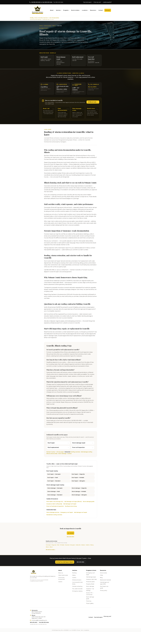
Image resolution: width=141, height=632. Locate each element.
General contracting (77, 586)
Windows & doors (76, 580)
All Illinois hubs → (93, 102)
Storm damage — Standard (54, 495)
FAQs (101, 575)
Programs (65, 10)
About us (60, 573)
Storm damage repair (82, 443)
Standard (67, 545)
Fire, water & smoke (77, 588)
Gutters (74, 577)
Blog (101, 577)
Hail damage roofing (86, 452)
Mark (58, 545)
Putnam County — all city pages (55, 452)
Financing (88, 601)
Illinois (54, 25)
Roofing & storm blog (71, 506)
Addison (83, 545)
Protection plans (90, 581)
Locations (84, 10)
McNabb (62, 545)
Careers (60, 581)
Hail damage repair (91, 577)
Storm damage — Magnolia (79, 488)
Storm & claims (75, 10)
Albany (92, 545)
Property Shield (90, 584)
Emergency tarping (77, 591)
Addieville (78, 545)
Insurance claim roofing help (54, 504)
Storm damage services (52, 512)
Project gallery (90, 603)
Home (41, 25)
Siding (73, 575)
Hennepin (48, 545)
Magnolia (53, 545)
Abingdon (72, 545)
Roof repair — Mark (52, 477)
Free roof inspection (82, 447)
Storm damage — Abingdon (79, 495)
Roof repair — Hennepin (54, 474)
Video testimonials (63, 575)
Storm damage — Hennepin (54, 488)
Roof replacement (58, 447)
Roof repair (58, 443)
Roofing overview (75, 452)
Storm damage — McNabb (79, 491)
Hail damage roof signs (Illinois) (73, 501)
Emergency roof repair (67, 512)
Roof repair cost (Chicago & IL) (54, 501)
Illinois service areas (52, 453)
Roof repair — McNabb (78, 477)
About (51, 10)
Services (58, 10)
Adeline (88, 545)
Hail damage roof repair (69, 504)
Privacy (78, 630)
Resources (93, 10)
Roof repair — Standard (53, 481)
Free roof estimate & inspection (55, 506)
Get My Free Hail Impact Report (64, 562)
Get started (70, 533)
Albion (51, 547)
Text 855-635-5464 (58, 2)
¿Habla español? (107, 2)
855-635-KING (92, 87)
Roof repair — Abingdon (78, 481)
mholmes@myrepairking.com (39, 620)
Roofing (74, 573)
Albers (47, 547)
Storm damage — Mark (53, 491)
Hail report (107, 10)
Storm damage (62, 453)
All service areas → (51, 549)
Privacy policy (103, 590)
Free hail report (87, 2)
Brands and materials (105, 580)
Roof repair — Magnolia (78, 474)
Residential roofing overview (54, 514)
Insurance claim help (91, 579)
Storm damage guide (88, 501)
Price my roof (97, 2)
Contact (100, 10)
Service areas (47, 25)
